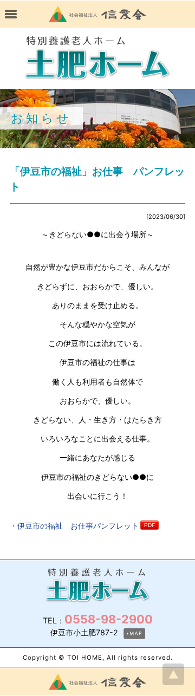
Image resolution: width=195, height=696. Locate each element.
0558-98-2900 (108, 619)
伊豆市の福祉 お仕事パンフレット (78, 525)
